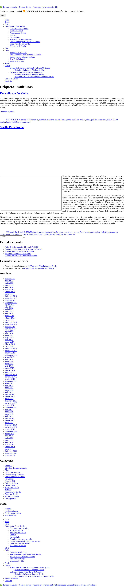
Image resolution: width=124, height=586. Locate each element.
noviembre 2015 (11, 298)
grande (68, 120)
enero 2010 (9, 449)
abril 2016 (9, 287)
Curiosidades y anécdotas (14, 474)
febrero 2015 (10, 318)
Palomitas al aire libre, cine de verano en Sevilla (23, 249)
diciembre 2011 (11, 401)
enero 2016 (9, 294)
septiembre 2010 (11, 431)
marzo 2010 (9, 444)
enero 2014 (9, 346)
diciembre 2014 (11, 322)
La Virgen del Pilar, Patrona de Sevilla (42, 266)
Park (31, 234)
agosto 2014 (9, 331)
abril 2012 (9, 392)
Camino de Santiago (12, 472)
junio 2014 (9, 335)
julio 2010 (9, 436)
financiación (84, 232)
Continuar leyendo (7, 111)
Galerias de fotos (11, 483)
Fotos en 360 (10, 481)
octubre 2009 (10, 455)
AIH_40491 (10, 120)
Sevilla (7, 63)
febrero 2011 (10, 420)
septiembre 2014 (11, 329)
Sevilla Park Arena (12, 127)
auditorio (42, 120)
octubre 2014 (10, 327)
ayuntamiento (50, 232)
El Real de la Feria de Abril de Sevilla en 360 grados (30, 68)
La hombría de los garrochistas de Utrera (38, 268)
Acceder (8, 509)
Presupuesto (38, 234)
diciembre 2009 (11, 451)
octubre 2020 (10, 279)
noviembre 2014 (11, 324)
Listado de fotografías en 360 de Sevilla (25, 42)
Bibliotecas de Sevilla (18, 46)
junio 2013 (9, 362)
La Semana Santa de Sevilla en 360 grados (26, 72)
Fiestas (7, 66)
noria (8, 234)
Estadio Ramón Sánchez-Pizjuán (22, 57)
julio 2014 (9, 333)
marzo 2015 (9, 316)
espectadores (60, 120)
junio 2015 (9, 309)
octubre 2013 (10, 353)
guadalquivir (95, 232)
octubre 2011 (10, 405)
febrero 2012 (10, 396)
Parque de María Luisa (18, 53)
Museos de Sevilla (17, 61)
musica (82, 120)
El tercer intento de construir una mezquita (21, 256)
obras (88, 120)
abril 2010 (9, 442)
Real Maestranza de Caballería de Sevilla (25, 55)
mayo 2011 (9, 414)
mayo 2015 (9, 311)
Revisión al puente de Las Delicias (18, 254)
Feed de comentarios (13, 513)
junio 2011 (9, 412)
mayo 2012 (9, 390)
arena (36, 232)
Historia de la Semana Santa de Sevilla (29, 74)
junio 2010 (9, 438)
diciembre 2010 (11, 425)
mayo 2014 (9, 337)
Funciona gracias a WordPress (84, 585)
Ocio (7, 50)
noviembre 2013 (11, 351)
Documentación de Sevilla (15, 26)
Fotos (7, 24)
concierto (50, 120)
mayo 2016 (9, 285)
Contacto (8, 81)
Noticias (13, 35)
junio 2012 (9, 388)
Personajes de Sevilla (18, 33)
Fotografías (9, 479)
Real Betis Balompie (17, 59)
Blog (7, 48)
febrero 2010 (10, 447)
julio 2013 (9, 359)
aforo (36, 120)
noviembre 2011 (11, 403)
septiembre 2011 (11, 407)
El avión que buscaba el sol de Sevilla (19, 251)
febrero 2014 (10, 344)
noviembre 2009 (11, 453)
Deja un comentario (22, 122)
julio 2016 (9, 281)
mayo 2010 (9, 440)
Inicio (7, 20)
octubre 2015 (10, 300)
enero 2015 (9, 320)
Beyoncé (59, 232)
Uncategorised (10, 498)
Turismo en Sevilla (12, 496)
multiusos (75, 120)
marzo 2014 (9, 342)
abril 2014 (9, 340)
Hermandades (15, 37)
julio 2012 (9, 386)
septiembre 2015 (11, 303)
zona (58, 234)
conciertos (68, 232)
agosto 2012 (9, 383)
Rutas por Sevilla (16, 31)
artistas (41, 232)
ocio (12, 234)
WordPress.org (10, 515)
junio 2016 (9, 283)
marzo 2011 (9, 418)
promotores (102, 120)
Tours (7, 22)
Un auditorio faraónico (14, 93)
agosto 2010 (9, 434)
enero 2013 (9, 372)
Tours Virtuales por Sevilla (20, 44)
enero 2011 (9, 423)
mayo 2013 (9, 364)
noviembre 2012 (11, 377)
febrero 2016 (10, 292)
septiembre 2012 (11, 381)
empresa (76, 232)
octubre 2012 (10, 379)
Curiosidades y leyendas (19, 29)
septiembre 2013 (11, 355)
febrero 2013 (10, 370)
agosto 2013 (9, 357)
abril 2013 (9, 366)
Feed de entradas (11, 511)
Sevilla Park (10, 122)
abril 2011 (8, 416)
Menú (3, 15)
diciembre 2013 (11, 348)
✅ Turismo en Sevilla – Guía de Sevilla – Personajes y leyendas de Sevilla (29, 7)
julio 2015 (9, 307)
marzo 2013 (9, 368)
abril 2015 (9, 313)
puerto (46, 234)
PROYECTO (112, 120)
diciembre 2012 (11, 375)
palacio (94, 120)
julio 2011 (8, 410)
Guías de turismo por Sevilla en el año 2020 (21, 247)
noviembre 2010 (11, 427)
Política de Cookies (65, 585)
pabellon (18, 234)
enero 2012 (9, 399)
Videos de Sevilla (11, 79)
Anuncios (8, 466)
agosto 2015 (9, 305)
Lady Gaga (105, 232)
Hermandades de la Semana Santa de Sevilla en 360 (34, 77)
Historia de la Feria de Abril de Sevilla (29, 70)
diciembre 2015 (11, 296)
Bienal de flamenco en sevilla (21, 39)
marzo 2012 (9, 394)
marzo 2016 (9, 289)
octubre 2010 (10, 429)
